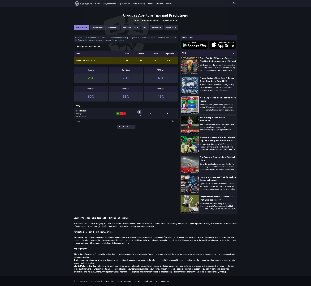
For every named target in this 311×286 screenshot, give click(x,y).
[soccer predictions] (194, 44)
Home (97, 4)
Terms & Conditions (124, 281)
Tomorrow (159, 4)
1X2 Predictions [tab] (81, 28)
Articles (169, 4)
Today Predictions (109, 4)
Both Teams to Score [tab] (130, 28)
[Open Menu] (235, 4)
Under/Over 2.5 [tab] (113, 28)
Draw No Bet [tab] (156, 28)
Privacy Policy (109, 281)
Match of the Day (139, 4)
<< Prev (77, 121)
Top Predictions (124, 4)
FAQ (156, 281)
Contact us (165, 281)
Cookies (137, 281)
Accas (150, 4)
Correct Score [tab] (171, 28)
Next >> (174, 121)
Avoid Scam (147, 281)
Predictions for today (126, 127)
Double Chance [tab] (97, 28)
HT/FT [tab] (145, 28)
